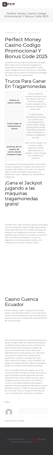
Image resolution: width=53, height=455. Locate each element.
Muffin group (31, 439)
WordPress (37, 442)
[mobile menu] (49, 4)
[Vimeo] (24, 445)
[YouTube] (28, 445)
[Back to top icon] (26, 433)
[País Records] (8, 4)
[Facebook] (21, 445)
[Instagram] (32, 445)
